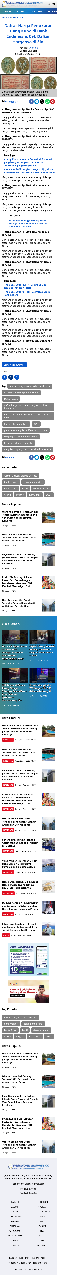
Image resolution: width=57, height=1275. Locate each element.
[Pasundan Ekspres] (22, 4)
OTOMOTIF (42, 1245)
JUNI (36, 424)
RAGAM (42, 1226)
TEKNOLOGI (42, 1202)
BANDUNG (15, 1226)
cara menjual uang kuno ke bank (21, 392)
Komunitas (35, 494)
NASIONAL (8, 785)
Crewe (7, 494)
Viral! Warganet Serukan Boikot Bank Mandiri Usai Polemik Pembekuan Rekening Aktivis (19, 863)
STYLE (42, 1221)
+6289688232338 (28, 1192)
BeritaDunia (10, 488)
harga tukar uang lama (16, 424)
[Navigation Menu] (53, 4)
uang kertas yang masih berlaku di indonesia (27, 449)
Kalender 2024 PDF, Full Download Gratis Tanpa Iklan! (27, 293)
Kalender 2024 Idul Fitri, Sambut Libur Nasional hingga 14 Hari (25, 286)
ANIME (42, 1235)
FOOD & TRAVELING (15, 1235)
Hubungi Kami (38, 1257)
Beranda (6, 17)
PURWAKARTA (14, 1216)
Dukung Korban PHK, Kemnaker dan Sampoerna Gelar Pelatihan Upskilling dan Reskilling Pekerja (20, 905)
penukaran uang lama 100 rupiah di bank (25, 430)
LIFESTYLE (8, 739)
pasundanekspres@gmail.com (28, 1183)
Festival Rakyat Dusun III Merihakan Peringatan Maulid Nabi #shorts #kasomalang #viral (14, 652)
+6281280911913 (28, 1188)
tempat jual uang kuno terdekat (20, 436)
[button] (21, 11)
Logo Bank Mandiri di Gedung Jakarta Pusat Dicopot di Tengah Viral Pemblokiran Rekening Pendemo (20, 559)
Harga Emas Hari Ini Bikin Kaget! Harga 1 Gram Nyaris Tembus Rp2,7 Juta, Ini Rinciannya (20, 884)
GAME (42, 1216)
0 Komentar (11, 101)
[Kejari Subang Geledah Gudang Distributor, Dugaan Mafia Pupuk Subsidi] (42, 637)
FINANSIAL (18, 17)
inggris (20, 494)
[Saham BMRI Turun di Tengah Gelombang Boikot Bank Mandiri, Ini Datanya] (48, 844)
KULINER (15, 1245)
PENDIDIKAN (36, 11)
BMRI (25, 488)
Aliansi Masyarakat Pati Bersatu (20, 475)
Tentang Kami (40, 1262)
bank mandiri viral (33, 482)
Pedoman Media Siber (19, 1262)
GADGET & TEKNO (42, 1211)
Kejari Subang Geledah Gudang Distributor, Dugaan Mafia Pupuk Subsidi (42, 651)
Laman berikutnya (13, 364)
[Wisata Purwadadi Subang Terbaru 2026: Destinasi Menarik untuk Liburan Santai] (48, 539)
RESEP (15, 1240)
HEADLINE (7, 11)
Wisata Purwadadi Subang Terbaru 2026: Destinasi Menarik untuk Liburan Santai (20, 537)
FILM (42, 1231)
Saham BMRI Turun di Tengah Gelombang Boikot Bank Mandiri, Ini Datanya (20, 842)
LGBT (48, 494)
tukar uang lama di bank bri (18, 443)
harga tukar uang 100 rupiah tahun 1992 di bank (26, 416)
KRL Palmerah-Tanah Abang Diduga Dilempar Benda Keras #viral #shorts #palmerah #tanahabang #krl (14, 693)
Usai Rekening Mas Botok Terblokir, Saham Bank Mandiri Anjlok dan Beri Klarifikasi (19, 603)
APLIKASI (42, 1206)
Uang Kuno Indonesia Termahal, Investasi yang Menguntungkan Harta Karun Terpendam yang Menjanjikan (28, 162)
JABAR (6, 935)
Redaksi (13, 1257)
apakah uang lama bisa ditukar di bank (30, 386)
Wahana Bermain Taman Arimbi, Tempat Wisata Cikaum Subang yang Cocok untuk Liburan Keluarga (20, 516)
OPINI (42, 1240)
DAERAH (20, 11)
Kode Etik (24, 1257)
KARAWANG (14, 1221)
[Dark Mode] (48, 4)
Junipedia (33, 47)
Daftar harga (11, 398)
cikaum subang (41, 488)
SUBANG (15, 1211)
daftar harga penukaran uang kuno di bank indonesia (27, 407)
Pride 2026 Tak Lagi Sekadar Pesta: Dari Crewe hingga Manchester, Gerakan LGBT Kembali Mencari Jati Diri (17, 582)
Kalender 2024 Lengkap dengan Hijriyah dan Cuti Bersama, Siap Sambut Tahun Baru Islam (29, 171)
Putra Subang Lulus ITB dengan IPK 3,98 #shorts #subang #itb (41, 688)
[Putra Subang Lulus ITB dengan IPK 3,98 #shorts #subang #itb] (42, 675)
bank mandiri (11, 482)
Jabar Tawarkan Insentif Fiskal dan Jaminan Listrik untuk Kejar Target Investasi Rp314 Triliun (20, 927)
